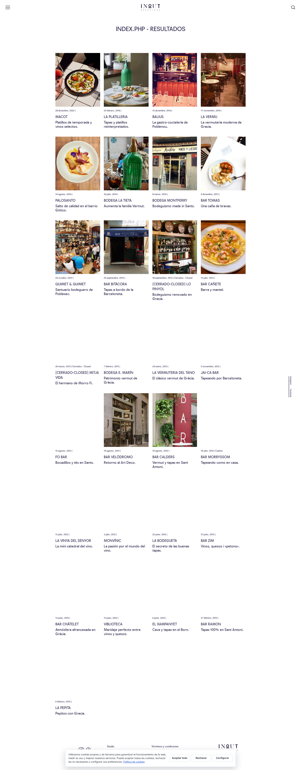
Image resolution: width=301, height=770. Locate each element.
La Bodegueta (164, 540)
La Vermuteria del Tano (173, 372)
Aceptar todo (179, 757)
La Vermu (209, 116)
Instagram (291, 380)
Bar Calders (163, 456)
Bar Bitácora (115, 283)
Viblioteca (113, 623)
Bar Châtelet (67, 623)
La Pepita (63, 707)
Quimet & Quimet (70, 283)
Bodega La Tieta (118, 200)
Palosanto (65, 200)
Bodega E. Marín (118, 372)
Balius (158, 116)
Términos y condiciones (165, 746)
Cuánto (219, 450)
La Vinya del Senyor (73, 540)
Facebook (291, 393)
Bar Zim (207, 540)
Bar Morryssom (215, 456)
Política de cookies (134, 761)
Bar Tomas (210, 200)
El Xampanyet (164, 623)
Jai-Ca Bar (210, 372)
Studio (110, 746)
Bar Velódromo (118, 456)
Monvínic (112, 540)
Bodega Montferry (169, 200)
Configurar (222, 757)
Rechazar (201, 757)
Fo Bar (61, 456)
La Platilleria (116, 116)
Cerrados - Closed (183, 277)
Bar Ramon (211, 623)
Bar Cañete (211, 283)
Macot (61, 116)
